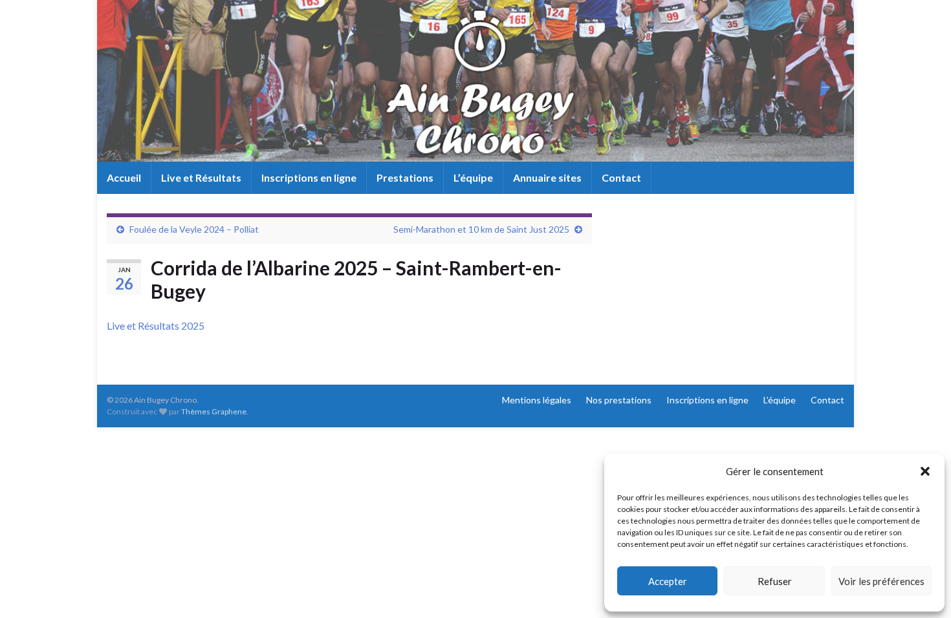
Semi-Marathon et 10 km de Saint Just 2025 (481, 229)
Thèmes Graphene (213, 411)
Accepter (667, 581)
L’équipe (473, 177)
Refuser (775, 581)
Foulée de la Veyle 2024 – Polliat (194, 229)
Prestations (405, 177)
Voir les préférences (881, 581)
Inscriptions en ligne (308, 177)
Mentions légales (536, 399)
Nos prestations (618, 399)
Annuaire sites (547, 177)
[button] (925, 471)
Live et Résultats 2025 (155, 325)
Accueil (124, 177)
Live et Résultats (201, 177)
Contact (621, 177)
